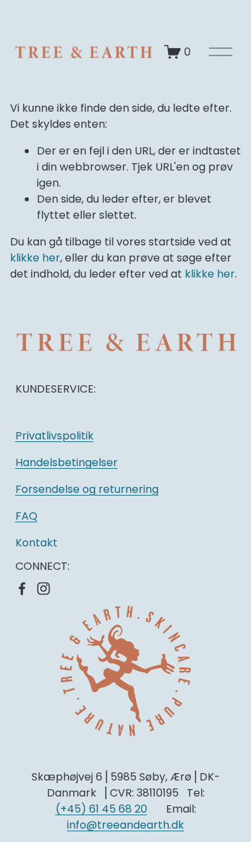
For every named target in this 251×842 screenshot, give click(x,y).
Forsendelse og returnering (87, 489)
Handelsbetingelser (66, 462)
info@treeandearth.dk (125, 825)
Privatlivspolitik (54, 435)
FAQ (26, 516)
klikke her (35, 258)
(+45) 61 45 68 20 (101, 809)
